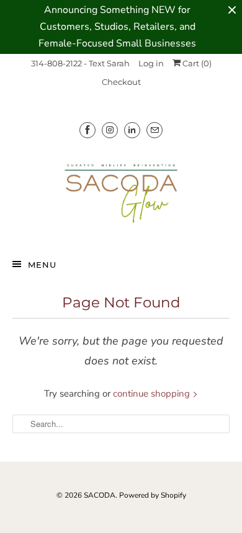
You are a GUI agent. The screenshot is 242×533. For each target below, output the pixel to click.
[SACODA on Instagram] (110, 130)
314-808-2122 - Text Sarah (80, 63)
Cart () (196, 63)
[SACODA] (121, 193)
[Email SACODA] (154, 130)
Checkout (121, 82)
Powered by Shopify (152, 495)
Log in (151, 63)
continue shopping (152, 393)
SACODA (99, 495)
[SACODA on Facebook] (87, 130)
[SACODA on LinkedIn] (132, 130)
